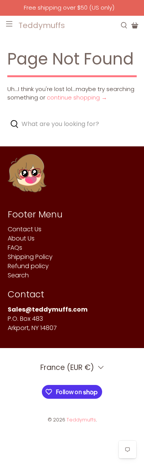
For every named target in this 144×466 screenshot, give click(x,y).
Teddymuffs (81, 419)
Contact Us (24, 229)
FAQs (15, 247)
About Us (21, 238)
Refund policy (28, 266)
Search (18, 275)
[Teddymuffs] (27, 177)
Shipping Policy (30, 256)
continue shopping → (77, 97)
